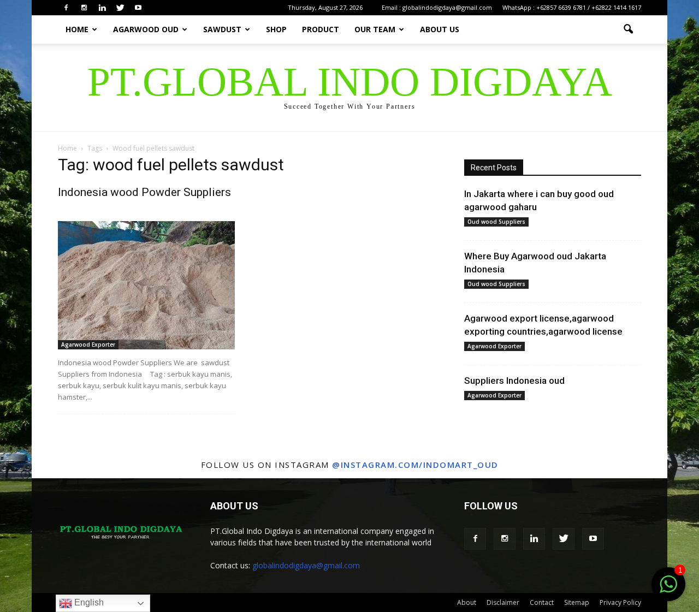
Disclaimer (503, 602)
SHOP (276, 29)
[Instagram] (84, 7)
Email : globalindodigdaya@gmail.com (437, 7)
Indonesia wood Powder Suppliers (144, 192)
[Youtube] (138, 7)
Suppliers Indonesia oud (514, 380)
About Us (439, 29)
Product (320, 29)
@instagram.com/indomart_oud (415, 464)
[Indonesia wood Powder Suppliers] (146, 285)
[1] (668, 590)
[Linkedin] (102, 7)
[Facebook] (66, 7)
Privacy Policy (620, 602)
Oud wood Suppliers (496, 221)
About (466, 602)
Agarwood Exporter (88, 344)
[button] (628, 29)
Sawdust (222, 29)
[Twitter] (120, 7)
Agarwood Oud (146, 29)
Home (77, 29)
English (88, 602)
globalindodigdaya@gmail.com (306, 565)
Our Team (374, 29)
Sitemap (576, 602)
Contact (542, 602)
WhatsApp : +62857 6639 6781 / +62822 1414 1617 (571, 7)
